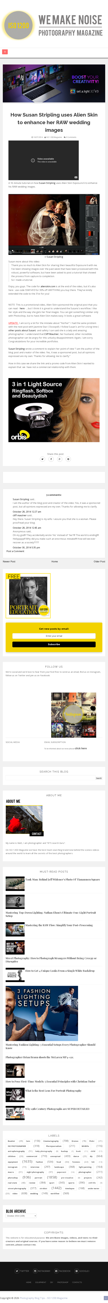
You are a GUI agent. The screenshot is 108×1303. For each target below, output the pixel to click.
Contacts (77, 1282)
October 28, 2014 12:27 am (27, 511)
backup (64, 1151)
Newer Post (9, 561)
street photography (17, 1188)
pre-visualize (67, 1178)
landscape (59, 1167)
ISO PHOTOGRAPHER (17, 1146)
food (59, 1162)
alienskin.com (48, 286)
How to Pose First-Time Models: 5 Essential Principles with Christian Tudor (50, 1081)
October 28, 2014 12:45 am (27, 527)
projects (88, 1178)
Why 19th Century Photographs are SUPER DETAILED (57, 1109)
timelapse (69, 1188)
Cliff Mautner (51, 334)
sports (71, 1183)
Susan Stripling (47, 183)
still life (92, 1183)
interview (35, 1167)
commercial (31, 1156)
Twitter (24, 1271)
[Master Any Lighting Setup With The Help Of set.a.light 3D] (54, 83)
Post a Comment (15, 551)
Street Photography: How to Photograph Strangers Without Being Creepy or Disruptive (51, 960)
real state (12, 1183)
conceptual (55, 1156)
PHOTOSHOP (62, 1282)
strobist (43, 1188)
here (22, 308)
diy (91, 1156)
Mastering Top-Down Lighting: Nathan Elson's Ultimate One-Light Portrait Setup (51, 914)
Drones (75, 1141)
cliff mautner (20, 515)
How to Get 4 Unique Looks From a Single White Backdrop (60, 970)
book (78, 1151)
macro (11, 1172)
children (11, 1156)
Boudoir (11, 1141)
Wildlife (85, 1146)
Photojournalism (53, 1146)
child (93, 1151)
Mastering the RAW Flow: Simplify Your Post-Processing (59, 925)
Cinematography (51, 1141)
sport (51, 1183)
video (15, 1193)
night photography (35, 1172)
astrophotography (16, 1151)
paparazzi (61, 1172)
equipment (13, 1162)
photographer (85, 1172)
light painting (85, 1167)
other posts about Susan (21, 330)
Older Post (99, 561)
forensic (76, 1162)
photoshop (13, 1178)
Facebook (64, 1271)
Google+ (84, 1271)
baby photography (43, 1151)
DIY (51, 1282)
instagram (12, 1167)
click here (81, 748)
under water (93, 1188)
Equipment (40, 1282)
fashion (39, 1162)
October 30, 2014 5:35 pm (26, 547)
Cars (28, 1141)
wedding (34, 1193)
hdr (93, 1162)
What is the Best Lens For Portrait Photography (53, 1090)
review (32, 1183)
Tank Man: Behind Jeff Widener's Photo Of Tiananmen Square (62, 879)
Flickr (91, 1141)
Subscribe (54, 644)
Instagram (43, 1271)
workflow (55, 1193)
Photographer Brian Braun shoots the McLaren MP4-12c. (40, 1057)
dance (76, 1156)
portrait (38, 1178)
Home (54, 561)
